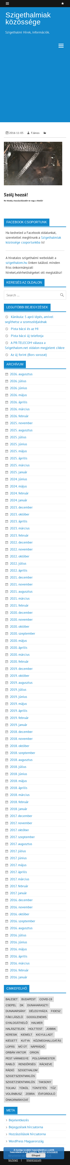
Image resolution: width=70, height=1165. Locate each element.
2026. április (18, 402)
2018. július (18, 767)
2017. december (21, 816)
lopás (10, 1046)
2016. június (18, 942)
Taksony (44, 1082)
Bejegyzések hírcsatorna (26, 1127)
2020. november (21, 619)
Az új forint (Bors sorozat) (29, 355)
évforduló (46, 1093)
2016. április (18, 956)
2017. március (19, 879)
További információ (48, 1151)
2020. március (20, 654)
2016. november (21, 907)
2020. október (19, 626)
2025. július (18, 437)
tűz (53, 1088)
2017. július (18, 851)
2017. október (19, 830)
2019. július (18, 689)
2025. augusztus (21, 430)
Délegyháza (38, 1011)
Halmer (37, 1022)
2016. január (18, 977)
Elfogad (36, 1155)
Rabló (10, 1064)
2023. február (19, 535)
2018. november (21, 739)
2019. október (19, 676)
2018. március (20, 795)
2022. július (18, 563)
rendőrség (27, 1064)
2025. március (20, 465)
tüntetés (39, 1088)
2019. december (21, 669)
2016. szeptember (22, 921)
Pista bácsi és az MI (24, 329)
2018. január (18, 809)
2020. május (18, 640)
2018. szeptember (22, 753)
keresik (11, 1034)
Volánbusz (14, 1093)
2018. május (18, 781)
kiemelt (26, 1034)
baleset (12, 999)
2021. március (20, 598)
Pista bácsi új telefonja (27, 336)
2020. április (18, 647)
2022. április (18, 570)
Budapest (28, 999)
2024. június (18, 479)
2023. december (21, 507)
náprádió (38, 1046)
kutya (25, 1040)
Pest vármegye (17, 1058)
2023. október (19, 514)
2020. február (19, 661)
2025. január (18, 472)
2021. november (21, 584)
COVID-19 (45, 999)
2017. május (18, 865)
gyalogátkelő (17, 1022)
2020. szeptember (22, 633)
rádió (10, 1070)
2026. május (18, 395)
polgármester (43, 1058)
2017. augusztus (21, 844)
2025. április (18, 458)
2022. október (19, 556)
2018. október (19, 746)
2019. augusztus (21, 682)
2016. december (21, 900)
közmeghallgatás (47, 1040)
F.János (35, 133)
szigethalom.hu (16, 263)
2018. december (21, 732)
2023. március (20, 528)
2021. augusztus (21, 591)
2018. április (18, 788)
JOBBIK (51, 1028)
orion (34, 1052)
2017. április (18, 872)
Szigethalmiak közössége (28, 18)
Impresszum (33, 1160)
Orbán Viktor (16, 1052)
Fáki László (14, 1017)
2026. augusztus (21, 374)
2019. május (18, 704)
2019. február (19, 718)
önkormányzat (17, 1099)
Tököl (24, 1088)
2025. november (21, 423)
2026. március (20, 409)
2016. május (18, 949)
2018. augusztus (21, 760)
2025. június (18, 444)
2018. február (19, 802)
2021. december (21, 577)
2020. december (21, 612)
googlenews (36, 1017)
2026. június (18, 388)
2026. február (19, 416)
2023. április (18, 521)
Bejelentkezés (19, 1120)
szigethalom (28, 1070)
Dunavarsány (15, 1011)
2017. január (18, 893)
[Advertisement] (35, 87)
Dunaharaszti (37, 1005)
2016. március (20, 963)
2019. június (18, 697)
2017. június (18, 858)
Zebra (30, 1093)
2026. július (18, 381)
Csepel (11, 1005)
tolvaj (11, 1088)
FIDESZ (56, 1011)
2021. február (19, 605)
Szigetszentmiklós (20, 1076)
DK (22, 1005)
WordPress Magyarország (26, 1141)
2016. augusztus (21, 928)
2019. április (18, 711)
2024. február (19, 493)
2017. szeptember (22, 837)
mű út (22, 1046)
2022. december (21, 542)
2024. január (18, 500)
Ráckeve (45, 1064)
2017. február (19, 886)
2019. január (18, 725)
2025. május (18, 451)
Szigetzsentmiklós (20, 1082)
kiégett (11, 1040)
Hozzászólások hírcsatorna (27, 1134)
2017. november (21, 823)
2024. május (18, 486)
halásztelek (15, 1028)
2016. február (19, 970)
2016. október (19, 914)
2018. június (18, 774)
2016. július (18, 935)
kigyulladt (44, 1034)
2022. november (21, 549)
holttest (35, 1028)
